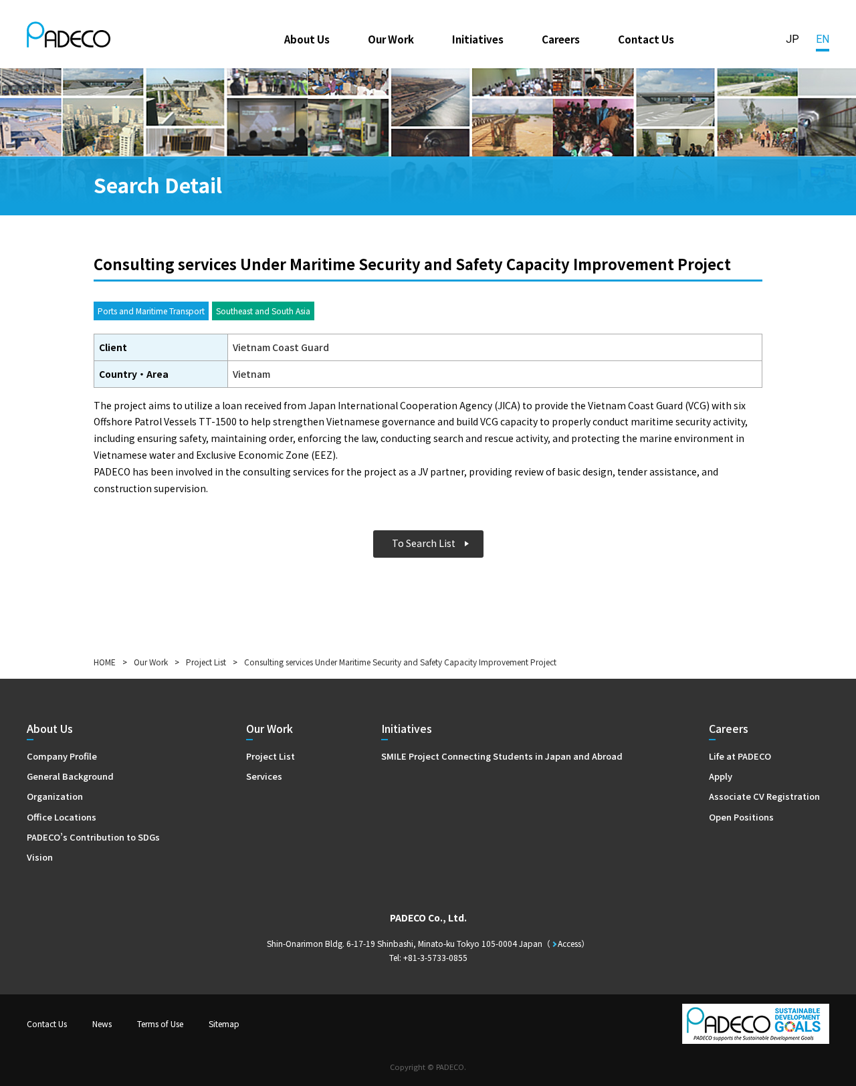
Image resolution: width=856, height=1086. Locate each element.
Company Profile (62, 756)
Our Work (391, 38)
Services (264, 776)
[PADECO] (68, 36)
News (102, 1023)
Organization (55, 796)
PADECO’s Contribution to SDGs (93, 837)
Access (569, 943)
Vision (40, 857)
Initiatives (478, 38)
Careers (561, 38)
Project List (206, 661)
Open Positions (741, 816)
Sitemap (224, 1023)
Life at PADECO (740, 756)
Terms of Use (160, 1023)
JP (792, 39)
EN (822, 39)
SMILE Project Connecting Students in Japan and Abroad (502, 756)
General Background (70, 776)
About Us (307, 38)
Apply (720, 776)
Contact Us (646, 38)
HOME (105, 661)
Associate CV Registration (764, 796)
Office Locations (61, 816)
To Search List (423, 543)
